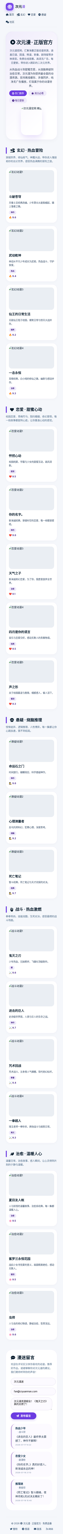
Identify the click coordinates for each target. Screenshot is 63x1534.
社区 (11, 21)
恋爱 (33, 14)
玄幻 (22, 14)
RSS (50, 1529)
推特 (14, 1529)
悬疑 (43, 14)
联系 (38, 1529)
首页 (11, 14)
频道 (26, 1529)
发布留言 (26, 1415)
